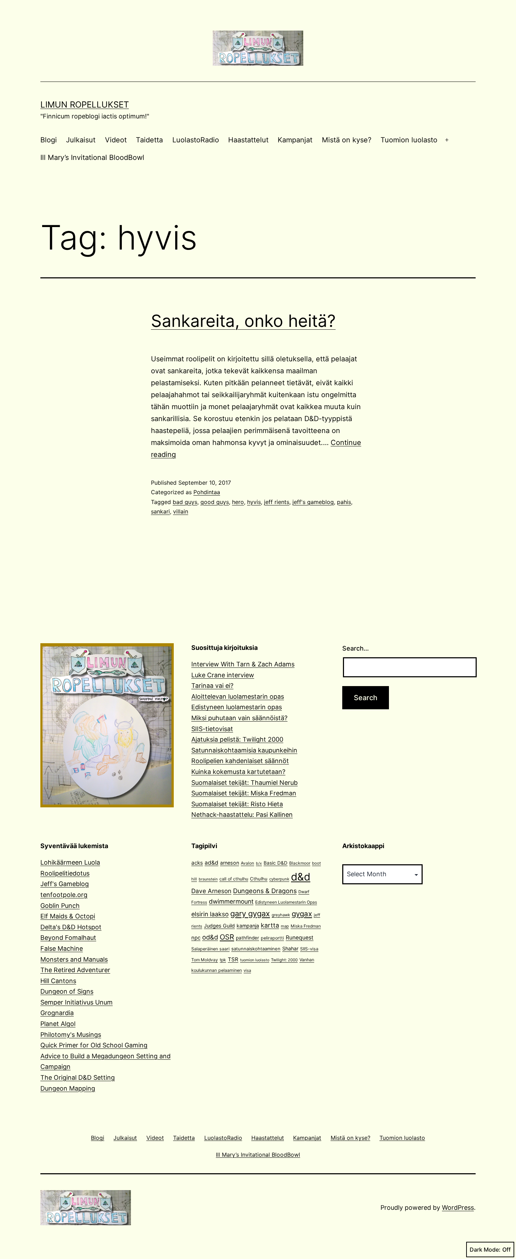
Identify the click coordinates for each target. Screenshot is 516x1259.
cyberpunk (279, 879)
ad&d (211, 862)
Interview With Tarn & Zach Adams (243, 664)
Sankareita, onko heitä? (243, 320)
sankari (160, 511)
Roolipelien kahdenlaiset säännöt (240, 760)
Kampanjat (295, 140)
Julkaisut (80, 140)
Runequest (299, 937)
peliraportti (272, 938)
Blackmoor (299, 863)
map (285, 926)
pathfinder (247, 938)
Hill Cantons (58, 980)
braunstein (208, 879)
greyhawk (281, 914)
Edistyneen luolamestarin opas (236, 707)
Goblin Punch (60, 905)
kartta (270, 925)
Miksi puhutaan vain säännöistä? (239, 718)
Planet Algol (57, 1023)
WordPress (458, 1207)
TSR (233, 959)
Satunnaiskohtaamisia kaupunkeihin (244, 750)
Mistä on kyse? (346, 140)
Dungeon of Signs (66, 991)
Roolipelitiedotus (65, 873)
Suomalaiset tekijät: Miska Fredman (243, 793)
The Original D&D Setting (77, 1077)
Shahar (290, 948)
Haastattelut (248, 140)
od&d (210, 937)
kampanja (248, 926)
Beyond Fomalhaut (68, 937)
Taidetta (149, 140)
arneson (229, 863)
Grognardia (57, 1012)
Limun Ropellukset (84, 104)
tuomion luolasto (254, 960)
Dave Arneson (211, 891)
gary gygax (250, 913)
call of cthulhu (233, 879)
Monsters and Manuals (74, 959)
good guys (214, 501)
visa (247, 970)
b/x (259, 863)
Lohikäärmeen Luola (70, 862)
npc (195, 938)
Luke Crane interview (222, 675)
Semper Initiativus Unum (76, 1002)
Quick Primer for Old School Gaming (93, 1045)
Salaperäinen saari (210, 948)
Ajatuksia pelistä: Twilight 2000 (237, 739)
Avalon (247, 863)
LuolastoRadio (195, 140)
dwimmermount (231, 901)
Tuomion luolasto (409, 140)
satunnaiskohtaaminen (255, 948)
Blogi (48, 140)
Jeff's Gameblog (64, 883)
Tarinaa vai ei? (212, 685)
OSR (227, 936)
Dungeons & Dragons (265, 891)
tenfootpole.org (63, 894)
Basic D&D (275, 863)
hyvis (254, 501)
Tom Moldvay (204, 959)
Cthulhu (258, 879)
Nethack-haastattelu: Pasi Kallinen (242, 814)
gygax (302, 913)
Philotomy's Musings (70, 1034)
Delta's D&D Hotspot (70, 927)
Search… (355, 648)
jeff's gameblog (313, 501)
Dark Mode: (485, 1249)
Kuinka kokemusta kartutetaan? (238, 771)
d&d (300, 877)
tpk (223, 959)
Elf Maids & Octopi (67, 916)
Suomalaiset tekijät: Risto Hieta (237, 804)
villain (180, 511)
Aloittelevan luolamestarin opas (237, 696)
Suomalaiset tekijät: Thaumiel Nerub (244, 782)
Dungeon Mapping (67, 1088)
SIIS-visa (309, 948)
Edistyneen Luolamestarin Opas (286, 902)
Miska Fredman (306, 926)
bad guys (185, 501)
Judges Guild (219, 926)
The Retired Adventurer (75, 970)
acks (197, 862)
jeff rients (276, 501)
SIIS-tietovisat (212, 728)
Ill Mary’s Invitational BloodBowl (92, 157)
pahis (344, 501)
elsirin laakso (210, 914)
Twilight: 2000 (284, 959)
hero (238, 501)
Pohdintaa (206, 492)
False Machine (61, 948)
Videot (116, 140)
